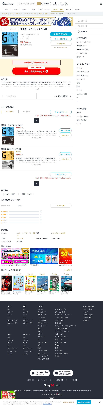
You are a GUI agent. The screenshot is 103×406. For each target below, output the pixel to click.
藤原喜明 (7, 294)
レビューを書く (24, 38)
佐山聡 (3, 294)
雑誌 (78, 86)
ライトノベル (81, 79)
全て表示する (37, 138)
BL (78, 98)
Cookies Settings (68, 402)
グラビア (79, 90)
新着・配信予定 (82, 120)
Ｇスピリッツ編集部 (9, 194)
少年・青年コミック (83, 71)
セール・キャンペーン (84, 42)
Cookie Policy (47, 404)
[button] (71, 380)
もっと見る (38, 89)
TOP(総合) (4, 13)
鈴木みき (15, 294)
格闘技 (40, 13)
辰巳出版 (36, 34)
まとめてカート (62, 112)
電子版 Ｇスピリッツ (51, 13)
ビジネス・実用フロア (16, 13)
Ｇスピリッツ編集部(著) (26, 34)
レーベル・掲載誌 (82, 116)
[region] (51, 402)
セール (79, 124)
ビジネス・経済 (82, 94)
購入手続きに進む (62, 34)
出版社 (79, 112)
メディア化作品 (82, 53)
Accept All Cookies (84, 402)
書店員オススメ (82, 45)
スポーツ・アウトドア (30, 13)
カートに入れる (62, 39)
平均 (19, 206)
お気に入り (61, 44)
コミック (79, 68)
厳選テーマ (80, 57)
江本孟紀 (51, 294)
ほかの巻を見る (62, 47)
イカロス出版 (40, 294)
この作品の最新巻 (60, 96)
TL (78, 101)
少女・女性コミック (83, 75)
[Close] (100, 402)
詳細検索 (46, 3)
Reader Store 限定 (83, 49)
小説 (78, 83)
